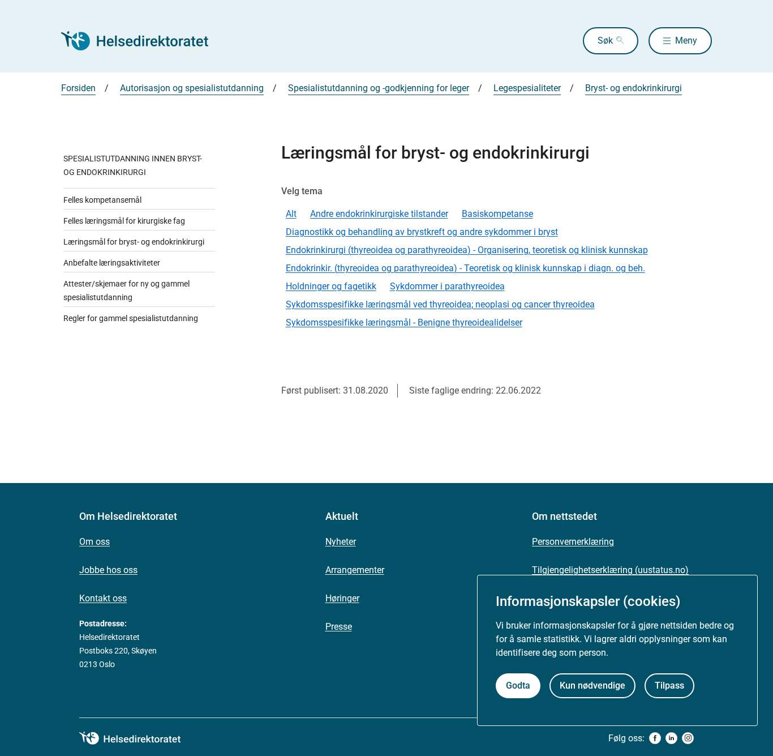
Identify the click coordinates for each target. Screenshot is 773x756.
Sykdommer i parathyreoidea (447, 286)
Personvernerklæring (573, 541)
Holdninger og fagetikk (331, 286)
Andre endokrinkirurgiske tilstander (379, 213)
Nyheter (340, 541)
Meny (686, 40)
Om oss (94, 541)
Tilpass (669, 685)
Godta (518, 685)
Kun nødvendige (592, 685)
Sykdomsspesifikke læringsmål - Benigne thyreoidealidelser (404, 322)
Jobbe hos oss (108, 570)
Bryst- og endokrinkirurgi (633, 88)
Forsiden (78, 88)
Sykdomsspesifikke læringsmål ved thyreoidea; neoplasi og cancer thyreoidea (440, 304)
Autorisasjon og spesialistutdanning (192, 88)
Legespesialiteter (527, 88)
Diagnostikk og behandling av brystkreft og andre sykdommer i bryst (422, 232)
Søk (605, 40)
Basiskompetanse (497, 213)
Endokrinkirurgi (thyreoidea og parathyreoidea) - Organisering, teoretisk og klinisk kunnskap (467, 250)
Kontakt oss (103, 598)
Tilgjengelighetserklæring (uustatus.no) (610, 570)
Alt (291, 213)
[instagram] (688, 738)
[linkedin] (671, 738)
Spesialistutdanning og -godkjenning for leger (378, 88)
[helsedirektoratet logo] (138, 738)
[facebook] (655, 738)
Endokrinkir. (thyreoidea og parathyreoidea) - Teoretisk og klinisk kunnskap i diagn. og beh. (465, 268)
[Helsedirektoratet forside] (142, 40)
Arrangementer (354, 570)
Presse (338, 626)
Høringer (342, 598)
